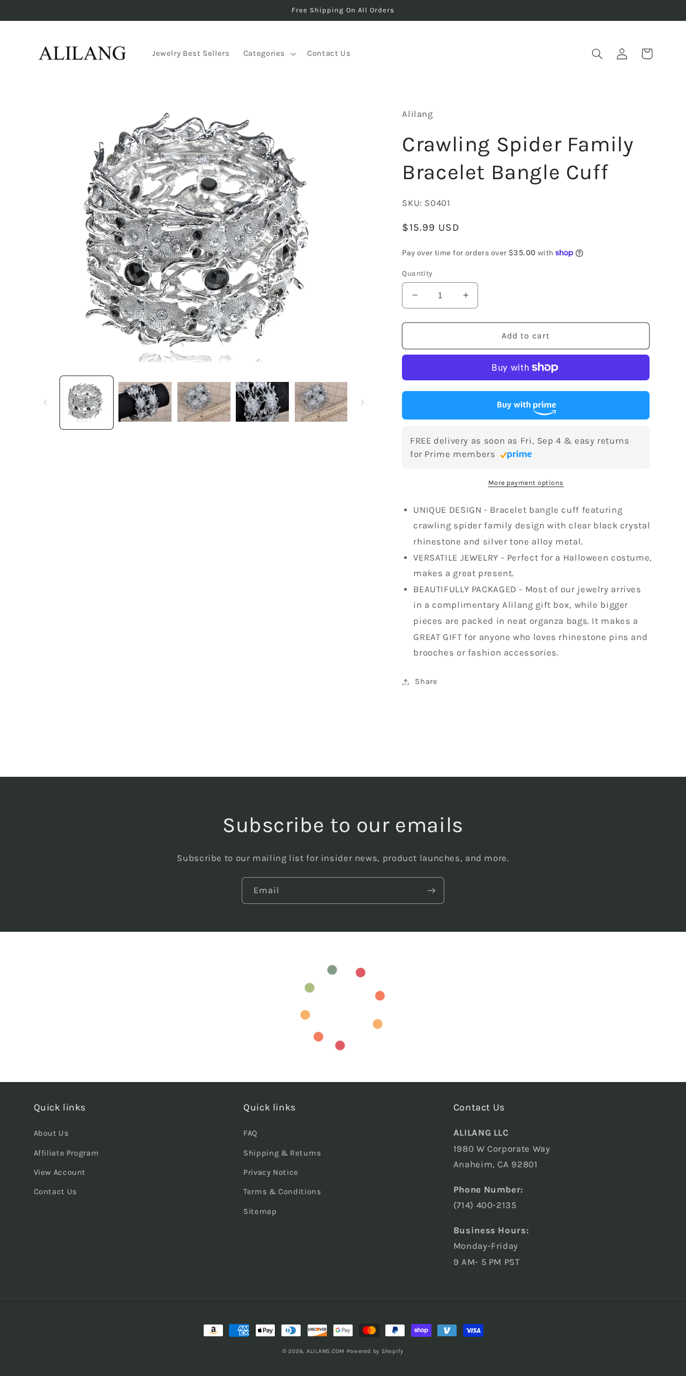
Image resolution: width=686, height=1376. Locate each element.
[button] (268, 53)
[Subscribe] (431, 890)
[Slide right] (362, 402)
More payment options (526, 483)
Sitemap (260, 1211)
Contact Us (55, 1191)
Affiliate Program (66, 1153)
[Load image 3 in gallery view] (203, 402)
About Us (51, 1133)
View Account (60, 1172)
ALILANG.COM (326, 1351)
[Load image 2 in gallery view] (145, 402)
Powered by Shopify (375, 1351)
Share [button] (426, 681)
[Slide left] (45, 402)
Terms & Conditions (282, 1191)
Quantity (417, 273)
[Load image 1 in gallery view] (86, 402)
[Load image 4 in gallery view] (262, 402)
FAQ (250, 1133)
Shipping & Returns (282, 1153)
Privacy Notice (271, 1172)
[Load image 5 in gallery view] (321, 402)
